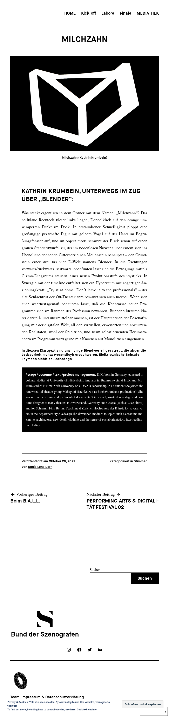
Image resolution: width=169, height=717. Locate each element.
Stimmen (140, 461)
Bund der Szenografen (45, 634)
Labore (107, 13)
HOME (70, 13)
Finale (125, 13)
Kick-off (88, 13)
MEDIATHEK (148, 13)
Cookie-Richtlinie (87, 709)
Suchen (95, 569)
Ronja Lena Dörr (40, 467)
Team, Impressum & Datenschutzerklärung (47, 697)
